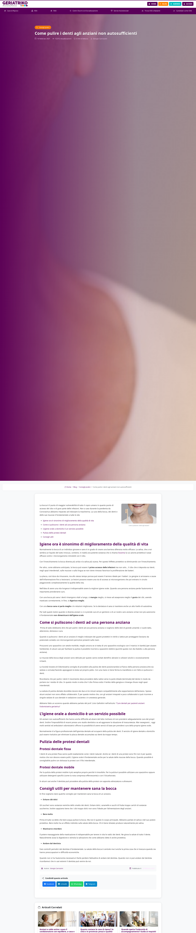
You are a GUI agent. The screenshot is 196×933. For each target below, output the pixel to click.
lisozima (121, 552)
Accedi (189, 4)
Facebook (50, 884)
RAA (54, 11)
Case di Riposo (12, 11)
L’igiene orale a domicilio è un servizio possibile (63, 529)
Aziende (176, 4)
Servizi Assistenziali (121, 11)
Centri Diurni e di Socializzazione (85, 11)
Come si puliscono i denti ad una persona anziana (64, 524)
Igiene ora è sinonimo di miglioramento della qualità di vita (68, 520)
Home (153, 4)
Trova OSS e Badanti (152, 11)
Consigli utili (48, 537)
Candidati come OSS (184, 11)
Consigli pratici (44, 27)
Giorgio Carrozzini (100, 39)
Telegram (91, 884)
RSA (35, 11)
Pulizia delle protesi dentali (54, 533)
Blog (164, 4)
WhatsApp (78, 884)
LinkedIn (64, 884)
